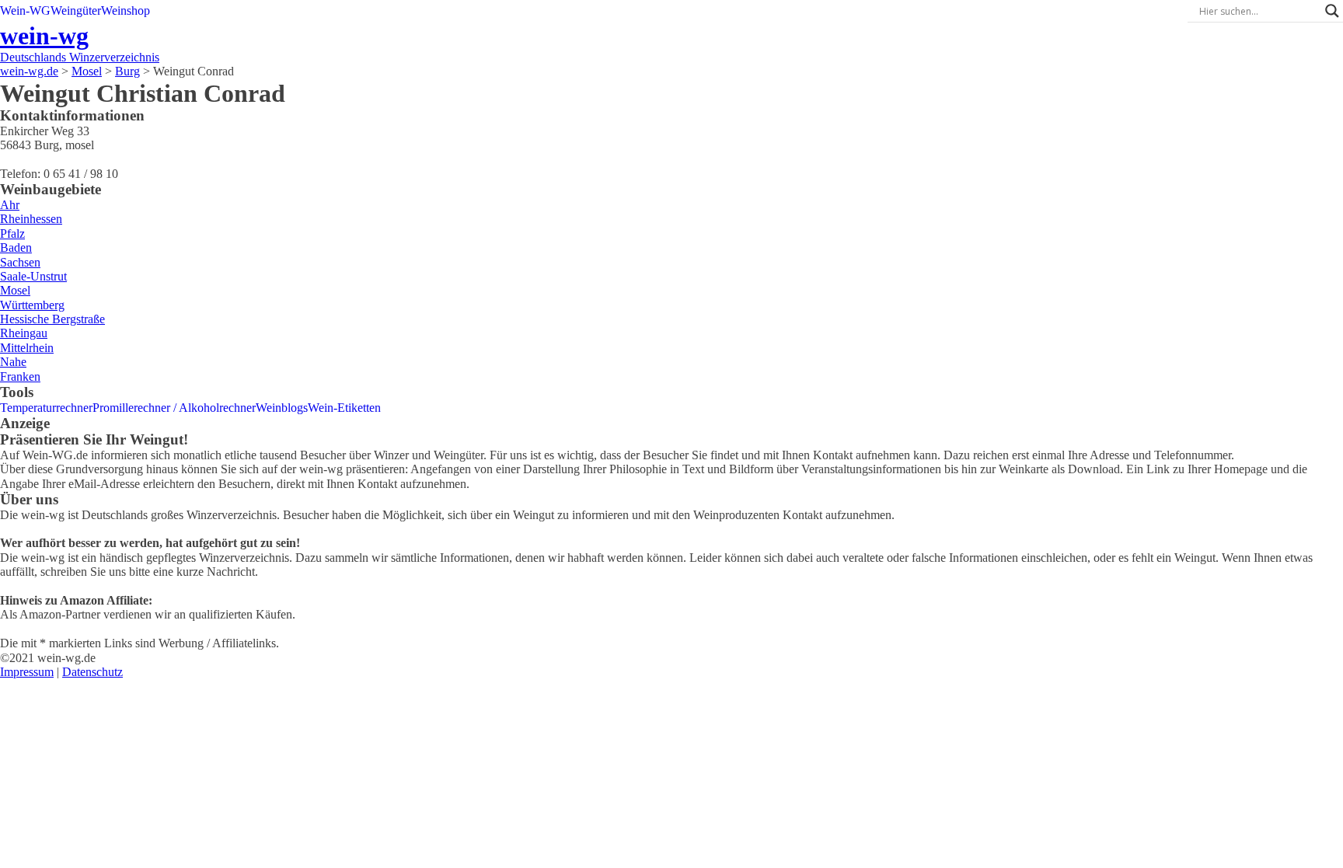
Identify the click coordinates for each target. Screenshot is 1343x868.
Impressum (27, 671)
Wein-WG (25, 10)
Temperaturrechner (46, 407)
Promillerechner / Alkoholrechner (174, 407)
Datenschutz (92, 671)
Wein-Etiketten (344, 407)
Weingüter (76, 10)
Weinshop (125, 10)
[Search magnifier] (1332, 11)
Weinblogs (282, 407)
